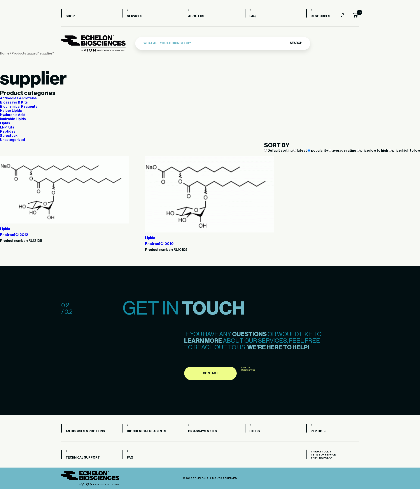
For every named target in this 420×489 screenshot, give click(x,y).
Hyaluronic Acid (12, 115)
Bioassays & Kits (14, 102)
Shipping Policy (321, 458)
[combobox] (211, 43)
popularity (319, 150)
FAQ (252, 16)
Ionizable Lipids (13, 119)
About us (196, 16)
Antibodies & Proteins (18, 98)
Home (4, 53)
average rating (344, 150)
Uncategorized (12, 140)
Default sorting (280, 150)
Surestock (9, 135)
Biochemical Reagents (18, 106)
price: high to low (406, 150)
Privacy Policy (321, 451)
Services (134, 16)
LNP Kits (7, 127)
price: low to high (374, 150)
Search (296, 43)
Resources (320, 16)
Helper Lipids (11, 111)
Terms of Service (323, 455)
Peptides (8, 131)
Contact (210, 373)
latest (302, 150)
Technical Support (83, 457)
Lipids (5, 123)
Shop (70, 16)
